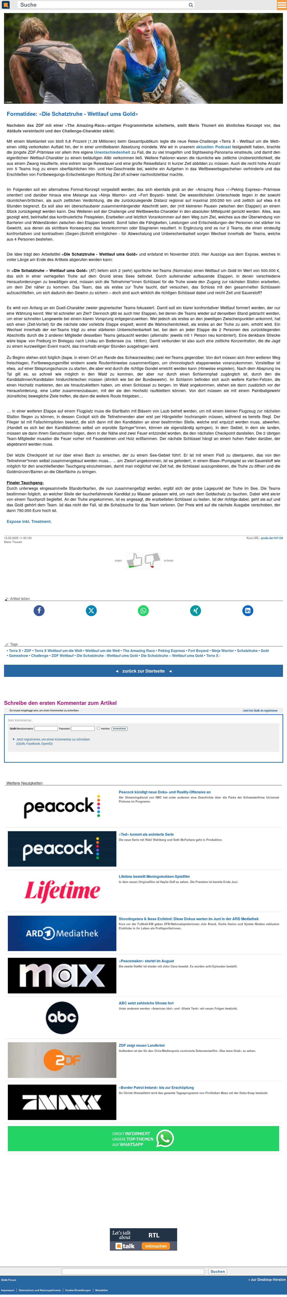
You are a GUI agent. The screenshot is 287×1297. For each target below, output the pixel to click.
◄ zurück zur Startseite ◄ (143, 671)
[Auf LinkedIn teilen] (248, 610)
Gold (265, 650)
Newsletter (101, 1290)
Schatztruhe (247, 650)
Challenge (39, 655)
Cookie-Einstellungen (78, 1290)
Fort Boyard (198, 650)
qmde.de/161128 (272, 538)
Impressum (7, 1290)
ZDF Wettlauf (63, 655)
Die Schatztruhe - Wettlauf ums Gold (107, 655)
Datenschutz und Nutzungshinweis (40, 1290)
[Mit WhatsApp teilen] (143, 610)
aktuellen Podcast (213, 146)
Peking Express (171, 650)
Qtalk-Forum (8, 1280)
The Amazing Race (139, 650)
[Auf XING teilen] (195, 610)
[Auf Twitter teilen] (91, 610)
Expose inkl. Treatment (29, 521)
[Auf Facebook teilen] (39, 610)
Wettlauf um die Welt (102, 650)
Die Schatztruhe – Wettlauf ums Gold (172, 655)
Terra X (15, 650)
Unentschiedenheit (112, 152)
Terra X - (213, 655)
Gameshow (18, 655)
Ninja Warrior (223, 650)
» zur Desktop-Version (267, 1279)
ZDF (27, 650)
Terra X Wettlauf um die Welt (58, 650)
